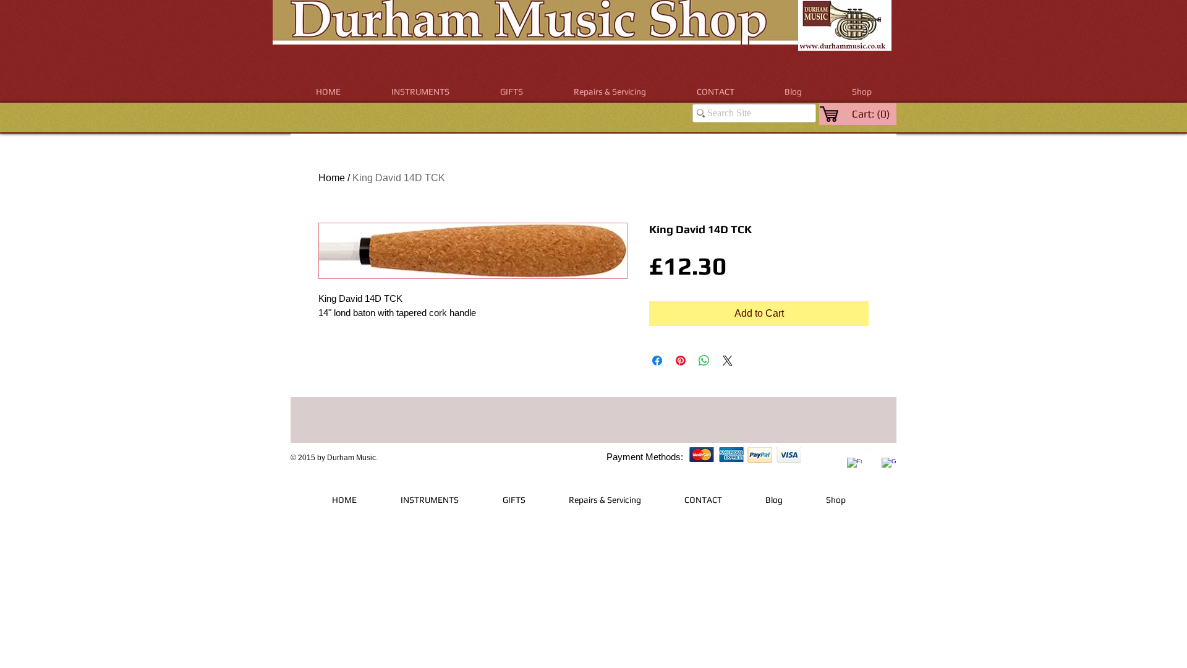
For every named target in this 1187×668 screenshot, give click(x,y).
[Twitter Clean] (871, 455)
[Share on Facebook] (657, 360)
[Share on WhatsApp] (704, 360)
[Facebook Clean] (854, 465)
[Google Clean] (889, 465)
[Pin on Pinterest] (680, 360)
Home (331, 178)
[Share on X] (727, 360)
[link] (872, 114)
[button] (420, 92)
